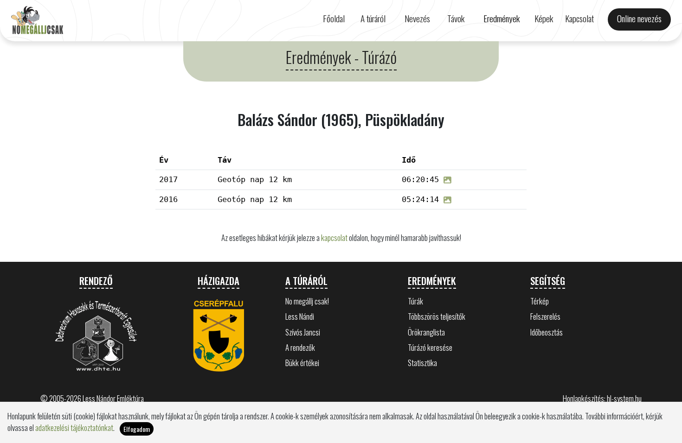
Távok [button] (455, 18)
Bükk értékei (302, 362)
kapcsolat (334, 237)
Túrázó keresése (430, 347)
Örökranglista (426, 332)
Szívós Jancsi (302, 332)
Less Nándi (299, 316)
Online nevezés (639, 18)
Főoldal (334, 18)
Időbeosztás (546, 332)
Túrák (415, 301)
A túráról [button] (373, 18)
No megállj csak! (307, 301)
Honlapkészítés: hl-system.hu (602, 398)
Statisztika (422, 362)
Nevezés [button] (417, 18)
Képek (543, 18)
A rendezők (300, 347)
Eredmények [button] (501, 18)
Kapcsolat (579, 18)
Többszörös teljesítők (436, 316)
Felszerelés (545, 316)
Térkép (539, 301)
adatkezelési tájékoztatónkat (74, 427)
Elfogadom (136, 429)
